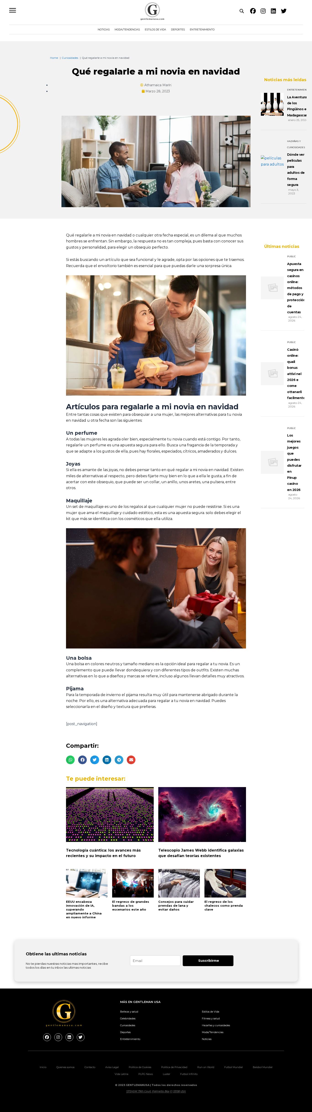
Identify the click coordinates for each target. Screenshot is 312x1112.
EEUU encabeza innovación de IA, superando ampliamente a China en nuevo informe (84, 909)
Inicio (43, 1067)
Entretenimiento (202, 29)
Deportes (178, 29)
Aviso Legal (112, 1067)
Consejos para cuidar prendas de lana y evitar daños (176, 905)
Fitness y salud (211, 1018)
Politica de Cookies (140, 1067)
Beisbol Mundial (262, 1067)
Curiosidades (127, 1025)
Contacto (90, 1067)
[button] (70, 760)
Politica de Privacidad (174, 1067)
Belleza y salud (129, 1011)
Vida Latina (121, 1074)
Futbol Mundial (233, 1067)
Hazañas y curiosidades (216, 1025)
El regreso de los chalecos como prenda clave (223, 905)
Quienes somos (65, 1067)
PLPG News (145, 1074)
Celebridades (127, 1018)
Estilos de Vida (155, 29)
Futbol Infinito (189, 1074)
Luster (166, 1074)
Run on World (205, 1067)
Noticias (104, 29)
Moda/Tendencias (127, 29)
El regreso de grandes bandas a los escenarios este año (130, 905)
